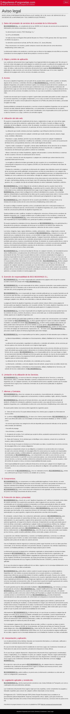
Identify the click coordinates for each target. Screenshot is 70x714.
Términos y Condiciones (41, 711)
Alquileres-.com (18, 2)
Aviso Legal (50, 711)
